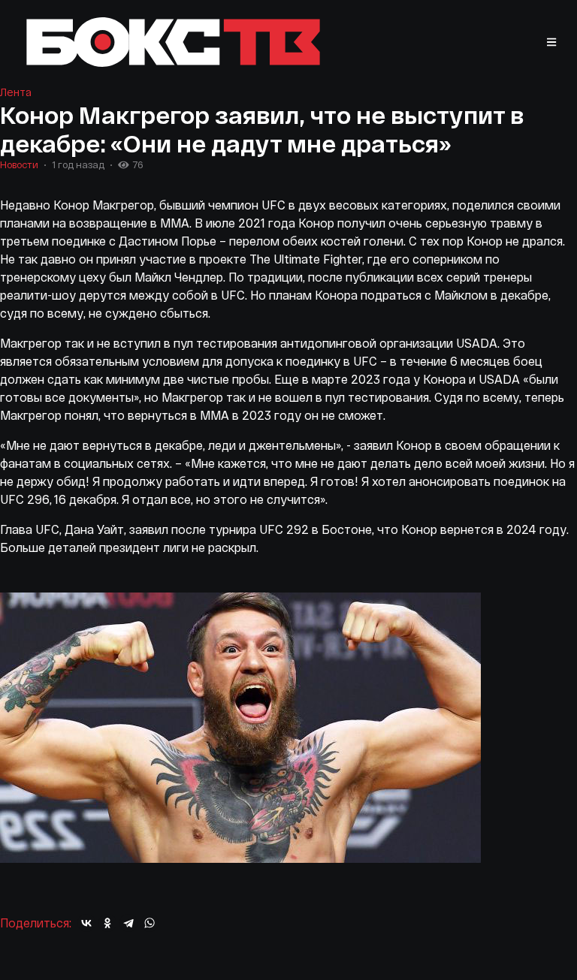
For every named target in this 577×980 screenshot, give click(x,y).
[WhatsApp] (149, 923)
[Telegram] (128, 923)
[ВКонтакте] (86, 923)
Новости (19, 164)
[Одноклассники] (107, 923)
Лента (16, 92)
